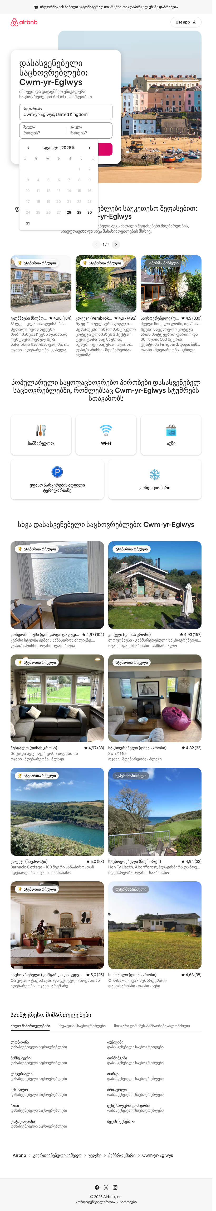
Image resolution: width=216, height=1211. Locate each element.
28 (69, 212)
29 (79, 212)
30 (89, 212)
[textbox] (42, 133)
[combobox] (65, 114)
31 (28, 223)
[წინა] (96, 244)
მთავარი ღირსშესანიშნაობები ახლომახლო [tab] (152, 1025)
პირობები (128, 1202)
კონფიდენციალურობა (95, 1202)
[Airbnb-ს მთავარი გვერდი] (24, 22)
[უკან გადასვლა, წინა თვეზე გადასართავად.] (28, 147)
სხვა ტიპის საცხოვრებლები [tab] (82, 1025)
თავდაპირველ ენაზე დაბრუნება (150, 6)
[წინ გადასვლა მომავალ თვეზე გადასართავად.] (89, 147)
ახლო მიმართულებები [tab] (30, 1025)
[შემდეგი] (116, 244)
